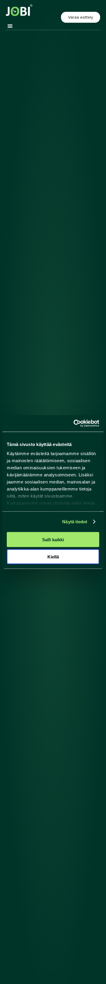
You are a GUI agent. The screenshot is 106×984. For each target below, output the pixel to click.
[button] (10, 26)
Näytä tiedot (74, 521)
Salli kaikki (53, 539)
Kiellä (53, 556)
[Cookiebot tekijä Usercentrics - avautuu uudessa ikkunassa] (74, 423)
